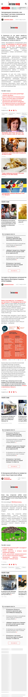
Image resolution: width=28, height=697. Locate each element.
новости (18, 113)
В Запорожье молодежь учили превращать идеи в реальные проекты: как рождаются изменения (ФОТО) (8, 223)
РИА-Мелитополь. (17, 502)
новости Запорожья (18, 568)
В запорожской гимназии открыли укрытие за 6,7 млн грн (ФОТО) (8, 593)
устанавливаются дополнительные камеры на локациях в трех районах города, (14, 45)
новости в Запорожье (24, 114)
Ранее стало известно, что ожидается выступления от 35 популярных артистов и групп (13, 302)
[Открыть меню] (2, 4)
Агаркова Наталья (9, 284)
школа (24, 567)
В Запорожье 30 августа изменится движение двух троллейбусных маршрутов (8, 419)
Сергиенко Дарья (8, 19)
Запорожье (4, 567)
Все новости (14, 270)
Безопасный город (4, 114)
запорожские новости (12, 114)
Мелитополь (11, 567)
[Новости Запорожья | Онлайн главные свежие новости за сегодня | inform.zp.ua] (14, 4)
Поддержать (5, 8)
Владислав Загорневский (7, 478)
